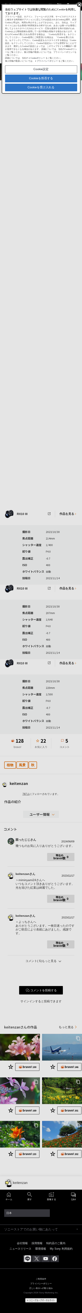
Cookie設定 (41, 69)
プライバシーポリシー (47, 61)
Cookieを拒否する (41, 78)
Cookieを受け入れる (41, 87)
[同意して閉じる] (79, 4)
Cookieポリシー (37, 58)
